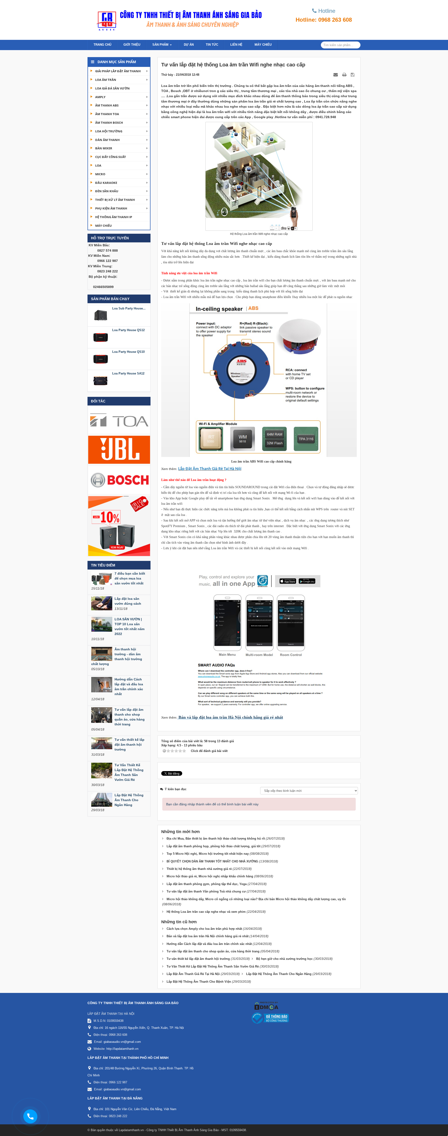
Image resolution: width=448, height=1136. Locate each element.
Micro (100, 174)
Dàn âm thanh (107, 140)
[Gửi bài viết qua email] (336, 74)
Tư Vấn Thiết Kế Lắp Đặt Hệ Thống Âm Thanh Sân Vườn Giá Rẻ (129, 772)
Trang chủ (102, 44)
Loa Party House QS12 (128, 307)
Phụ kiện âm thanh (111, 208)
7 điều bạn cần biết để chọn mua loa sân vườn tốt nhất (130, 578)
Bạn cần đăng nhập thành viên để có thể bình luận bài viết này (212, 804)
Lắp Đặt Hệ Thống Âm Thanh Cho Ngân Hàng (129, 800)
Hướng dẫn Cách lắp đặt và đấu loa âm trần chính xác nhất (129, 686)
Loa (98, 165)
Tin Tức (212, 44)
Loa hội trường (108, 131)
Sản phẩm (160, 44)
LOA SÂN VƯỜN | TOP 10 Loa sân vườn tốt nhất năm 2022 (129, 626)
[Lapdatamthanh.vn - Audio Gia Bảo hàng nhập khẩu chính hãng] (177, 19)
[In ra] (344, 74)
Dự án (189, 44)
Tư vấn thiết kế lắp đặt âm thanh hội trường (129, 744)
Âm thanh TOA (107, 114)
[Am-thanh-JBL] (119, 449)
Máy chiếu (263, 44)
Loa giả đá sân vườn (112, 88)
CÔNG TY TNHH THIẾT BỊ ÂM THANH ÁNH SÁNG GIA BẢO (133, 1003)
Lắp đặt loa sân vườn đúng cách (128, 601)
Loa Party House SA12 (128, 350)
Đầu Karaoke (106, 183)
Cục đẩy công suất (110, 157)
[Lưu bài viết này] (353, 74)
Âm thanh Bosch (109, 122)
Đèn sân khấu (106, 191)
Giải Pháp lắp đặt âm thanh (118, 71)
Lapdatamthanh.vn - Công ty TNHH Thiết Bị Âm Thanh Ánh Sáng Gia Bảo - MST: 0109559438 (182, 1130)
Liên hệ (236, 44)
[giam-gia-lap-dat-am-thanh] (119, 526)
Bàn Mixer (103, 148)
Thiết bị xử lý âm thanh (115, 200)
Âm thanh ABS (107, 105)
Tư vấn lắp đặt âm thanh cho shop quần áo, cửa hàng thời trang (130, 717)
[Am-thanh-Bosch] (119, 479)
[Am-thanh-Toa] (119, 419)
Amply (100, 97)
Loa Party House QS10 (128, 328)
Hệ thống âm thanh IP (113, 217)
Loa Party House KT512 (129, 372)
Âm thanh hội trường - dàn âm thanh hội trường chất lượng (116, 656)
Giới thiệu (131, 44)
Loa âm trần (105, 80)
